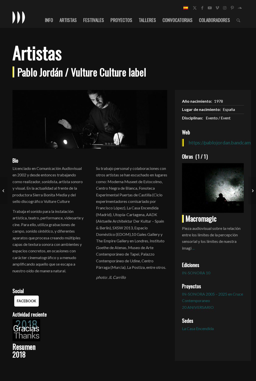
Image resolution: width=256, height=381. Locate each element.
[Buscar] (238, 19)
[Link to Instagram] (224, 7)
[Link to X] (194, 7)
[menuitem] (49, 19)
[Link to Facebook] (202, 7)
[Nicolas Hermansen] (252, 190)
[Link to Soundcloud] (240, 7)
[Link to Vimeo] (217, 7)
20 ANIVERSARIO (198, 307)
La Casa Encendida (198, 328)
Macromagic (201, 218)
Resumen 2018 (24, 351)
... (193, 248)
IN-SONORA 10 (196, 272)
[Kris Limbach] (4, 190)
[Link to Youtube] (210, 7)
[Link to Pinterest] (232, 7)
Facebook (26, 301)
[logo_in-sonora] (18, 17)
